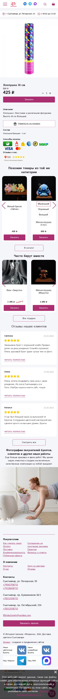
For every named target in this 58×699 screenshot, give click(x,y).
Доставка (7, 549)
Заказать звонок (29, 623)
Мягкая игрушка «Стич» (43, 223)
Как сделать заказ (12, 543)
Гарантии (32, 549)
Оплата (6, 546)
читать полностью (14, 360)
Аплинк (6, 642)
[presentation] (3, 205)
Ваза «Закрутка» (14, 290)
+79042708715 (10, 585)
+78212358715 (10, 598)
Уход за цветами (36, 566)
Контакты (8, 566)
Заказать (29, 99)
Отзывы (31, 569)
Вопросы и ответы (37, 552)
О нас (6, 569)
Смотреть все (29, 442)
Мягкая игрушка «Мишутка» (43, 291)
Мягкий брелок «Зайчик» (14, 208)
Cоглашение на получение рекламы (38, 545)
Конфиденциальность (14, 552)
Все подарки (29, 318)
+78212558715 (10, 609)
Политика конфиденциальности (33, 693)
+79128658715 (10, 588)
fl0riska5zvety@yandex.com (17, 615)
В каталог (29, 247)
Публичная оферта (12, 555)
